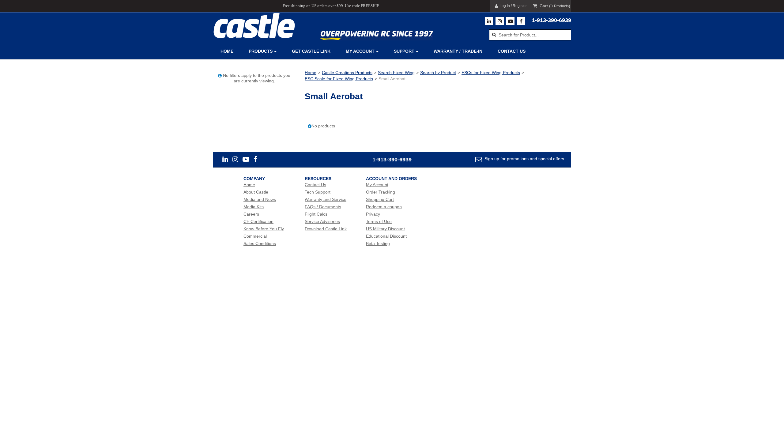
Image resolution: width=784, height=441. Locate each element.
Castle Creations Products (347, 72)
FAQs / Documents (323, 206)
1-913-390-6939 (551, 20)
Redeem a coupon (384, 206)
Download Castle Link (326, 228)
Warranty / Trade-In (458, 51)
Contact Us (512, 51)
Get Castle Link (311, 51)
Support (404, 51)
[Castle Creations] (254, 26)
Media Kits (253, 206)
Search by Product (438, 72)
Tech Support (317, 192)
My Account (360, 51)
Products (261, 51)
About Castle (255, 192)
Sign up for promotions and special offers (523, 158)
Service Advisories (322, 221)
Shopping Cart (380, 199)
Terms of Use (379, 221)
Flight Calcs (316, 214)
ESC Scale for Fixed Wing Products (339, 78)
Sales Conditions (259, 243)
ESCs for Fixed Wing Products (491, 72)
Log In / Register (513, 6)
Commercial (255, 236)
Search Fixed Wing (396, 72)
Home (227, 51)
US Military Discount (385, 228)
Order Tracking (380, 192)
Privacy (373, 214)
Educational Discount (386, 236)
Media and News (259, 199)
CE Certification (258, 221)
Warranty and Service (325, 199)
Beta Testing (378, 243)
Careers (251, 214)
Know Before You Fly (263, 228)
